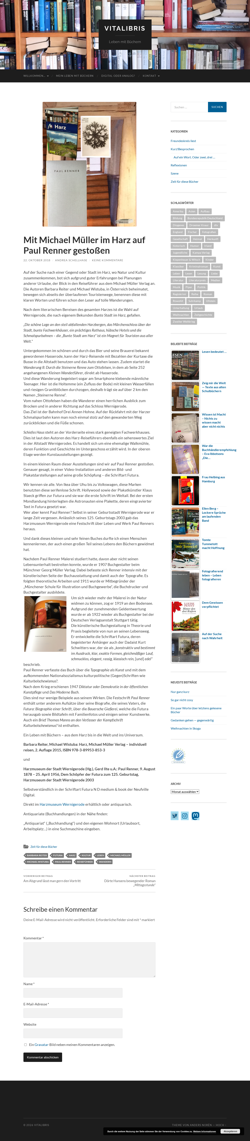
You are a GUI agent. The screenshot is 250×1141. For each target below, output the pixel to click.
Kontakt (149, 75)
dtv (216, 225)
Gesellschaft (180, 239)
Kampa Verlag (201, 252)
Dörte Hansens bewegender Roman (129, 881)
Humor (194, 245)
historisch (179, 245)
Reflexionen (179, 165)
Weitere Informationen (204, 1131)
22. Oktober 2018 (36, 260)
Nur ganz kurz (180, 692)
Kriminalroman (198, 266)
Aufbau (205, 211)
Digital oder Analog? (118, 75)
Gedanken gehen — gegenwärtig (192, 720)
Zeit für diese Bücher (43, 846)
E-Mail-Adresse (36, 1004)
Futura (58, 855)
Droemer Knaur (199, 225)
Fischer (192, 232)
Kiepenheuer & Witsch (186, 259)
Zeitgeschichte (203, 314)
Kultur (86, 855)
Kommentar (33, 938)
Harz (72, 855)
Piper (189, 287)
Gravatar (41, 1044)
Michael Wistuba (38, 861)
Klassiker (178, 266)
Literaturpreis (197, 280)
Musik (176, 287)
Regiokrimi (179, 294)
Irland (208, 245)
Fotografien (209, 232)
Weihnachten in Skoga (186, 728)
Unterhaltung (181, 308)
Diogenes (178, 225)
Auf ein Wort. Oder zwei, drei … (194, 157)
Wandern (105, 861)
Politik (201, 287)
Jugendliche (180, 252)
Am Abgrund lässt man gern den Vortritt (52, 879)
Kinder (209, 259)
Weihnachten (181, 314)
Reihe (194, 294)
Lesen (188, 273)
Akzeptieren (230, 1131)
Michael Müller (120, 855)
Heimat (197, 239)
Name (29, 984)
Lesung (201, 273)
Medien (215, 280)
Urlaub (198, 308)
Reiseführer (85, 861)
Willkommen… (34, 75)
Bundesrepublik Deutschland (205, 218)
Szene (175, 173)
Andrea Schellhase (71, 260)
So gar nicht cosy (182, 700)
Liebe (214, 273)
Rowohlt (178, 301)
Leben (100, 855)
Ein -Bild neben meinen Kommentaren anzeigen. (72, 1044)
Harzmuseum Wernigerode (62, 804)
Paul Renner (63, 861)
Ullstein (210, 301)
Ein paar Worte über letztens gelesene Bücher (196, 710)
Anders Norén (201, 1125)
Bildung (177, 218)
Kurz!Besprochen (182, 149)
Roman (208, 294)
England (178, 232)
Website (29, 1024)
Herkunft (212, 239)
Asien (191, 211)
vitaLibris (125, 28)
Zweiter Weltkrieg (184, 321)
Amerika (178, 211)
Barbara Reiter (37, 855)
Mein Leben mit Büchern (75, 75)
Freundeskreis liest (183, 141)
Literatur (178, 280)
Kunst (217, 266)
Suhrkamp (194, 301)
